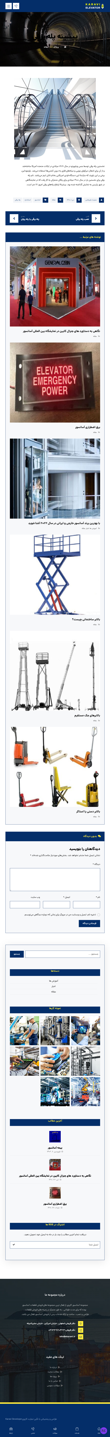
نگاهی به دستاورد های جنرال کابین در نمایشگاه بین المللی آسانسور (55, 1176)
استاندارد (27, 200)
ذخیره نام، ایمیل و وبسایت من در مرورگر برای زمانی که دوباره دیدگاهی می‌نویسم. (60, 915)
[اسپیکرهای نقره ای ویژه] (55, 1061)
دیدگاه (96, 864)
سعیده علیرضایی (91, 200)
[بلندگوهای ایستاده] (24, 1061)
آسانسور (37, 200)
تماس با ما (53, 1381)
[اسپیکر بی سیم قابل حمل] (24, 1030)
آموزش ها (93, 528)
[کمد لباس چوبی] (85, 1091)
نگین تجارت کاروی (30, 1419)
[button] (8, 6)
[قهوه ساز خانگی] (55, 1091)
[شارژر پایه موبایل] (85, 1061)
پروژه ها (53, 1376)
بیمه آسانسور (55, 1148)
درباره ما (53, 1367)
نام (98, 897)
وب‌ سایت (35, 897)
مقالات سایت (53, 1372)
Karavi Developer (13, 1419)
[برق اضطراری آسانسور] (55, 1193)
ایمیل (66, 897)
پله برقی (17, 200)
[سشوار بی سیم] (55, 1030)
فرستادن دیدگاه (89, 923)
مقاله (53, 200)
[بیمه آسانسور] (55, 1136)
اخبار (87, 528)
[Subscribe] (13, 1245)
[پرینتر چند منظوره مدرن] (85, 1030)
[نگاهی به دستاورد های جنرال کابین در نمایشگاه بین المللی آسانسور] (55, 1164)
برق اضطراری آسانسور (55, 1204)
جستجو (17, 954)
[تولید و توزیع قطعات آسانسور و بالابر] (95, 6)
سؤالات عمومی (53, 1385)
